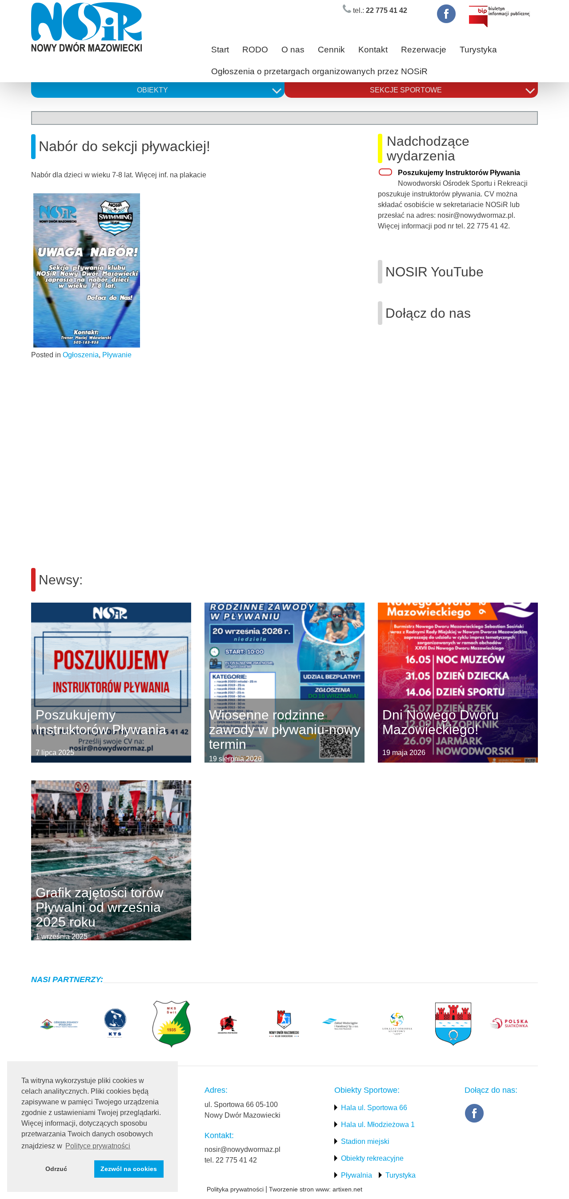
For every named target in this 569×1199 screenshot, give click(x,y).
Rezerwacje (423, 49)
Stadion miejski (365, 1141)
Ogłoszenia (81, 355)
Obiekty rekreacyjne (372, 1158)
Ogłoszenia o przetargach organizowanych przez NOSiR (319, 71)
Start (220, 49)
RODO (255, 49)
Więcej (31, 682)
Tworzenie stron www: (300, 1189)
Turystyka (478, 49)
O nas (293, 49)
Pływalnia (356, 1175)
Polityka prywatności (235, 1189)
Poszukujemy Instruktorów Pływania (459, 172)
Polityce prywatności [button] (97, 1146)
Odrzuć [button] (56, 1168)
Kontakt (373, 49)
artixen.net (347, 1189)
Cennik (331, 49)
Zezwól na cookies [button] (128, 1168)
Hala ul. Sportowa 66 (374, 1107)
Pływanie (117, 355)
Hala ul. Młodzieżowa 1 (378, 1124)
